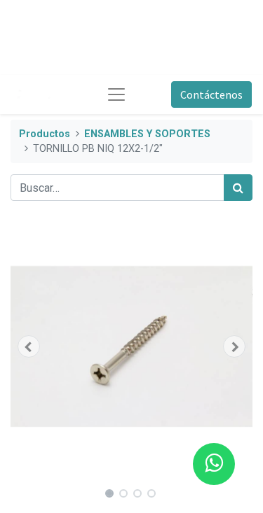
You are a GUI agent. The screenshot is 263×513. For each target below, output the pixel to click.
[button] (29, 346)
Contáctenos (211, 94)
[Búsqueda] (238, 187)
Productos (44, 134)
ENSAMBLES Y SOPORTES (147, 134)
